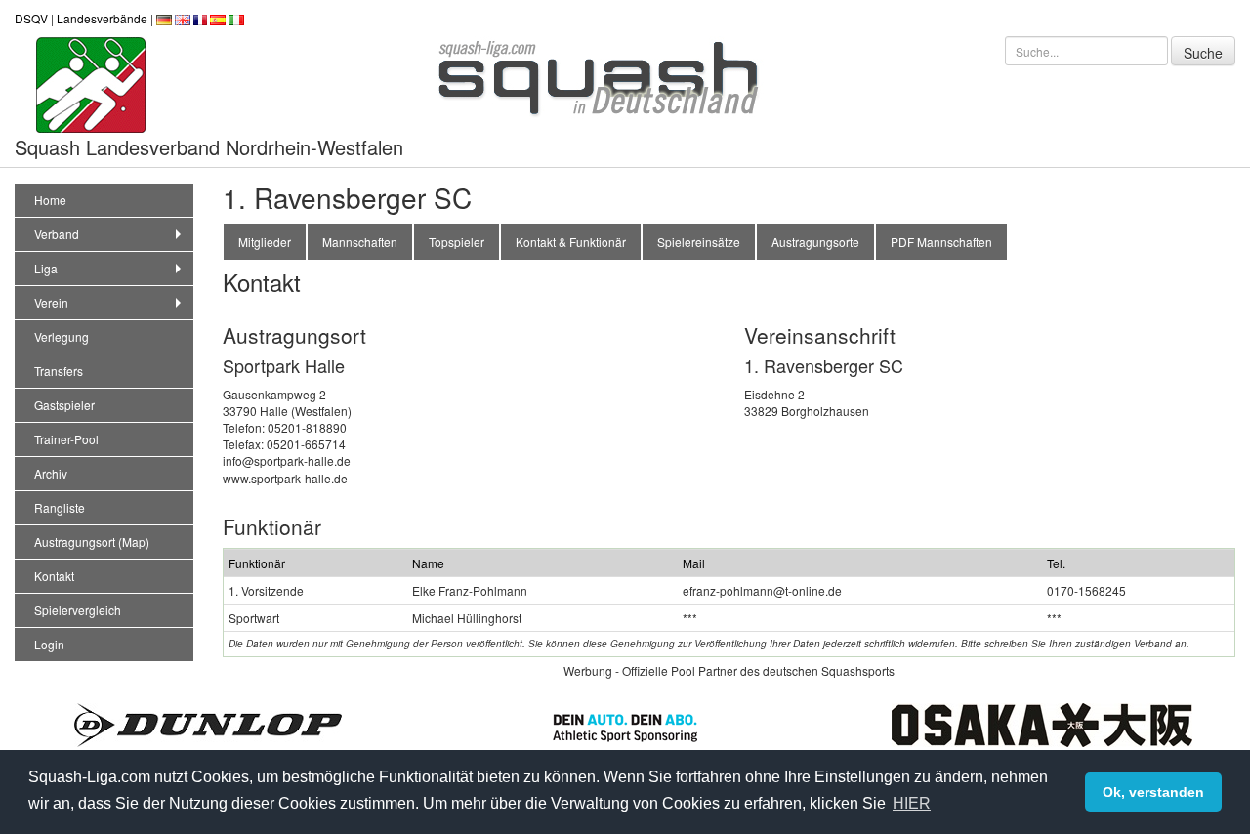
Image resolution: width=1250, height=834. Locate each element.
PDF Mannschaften (941, 241)
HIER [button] (912, 803)
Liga (46, 268)
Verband (56, 234)
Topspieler (456, 241)
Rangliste (59, 507)
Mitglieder (264, 241)
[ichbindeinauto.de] (625, 725)
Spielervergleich (77, 610)
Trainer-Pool (66, 439)
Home (50, 199)
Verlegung (61, 336)
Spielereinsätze (698, 241)
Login (49, 644)
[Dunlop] (208, 722)
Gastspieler (64, 404)
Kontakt (54, 575)
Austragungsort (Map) (91, 541)
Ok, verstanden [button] (1153, 792)
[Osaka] (1042, 722)
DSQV (31, 18)
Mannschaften (359, 241)
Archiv (50, 473)
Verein (51, 302)
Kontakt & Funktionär (571, 241)
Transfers (58, 370)
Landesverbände (102, 18)
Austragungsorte (815, 241)
